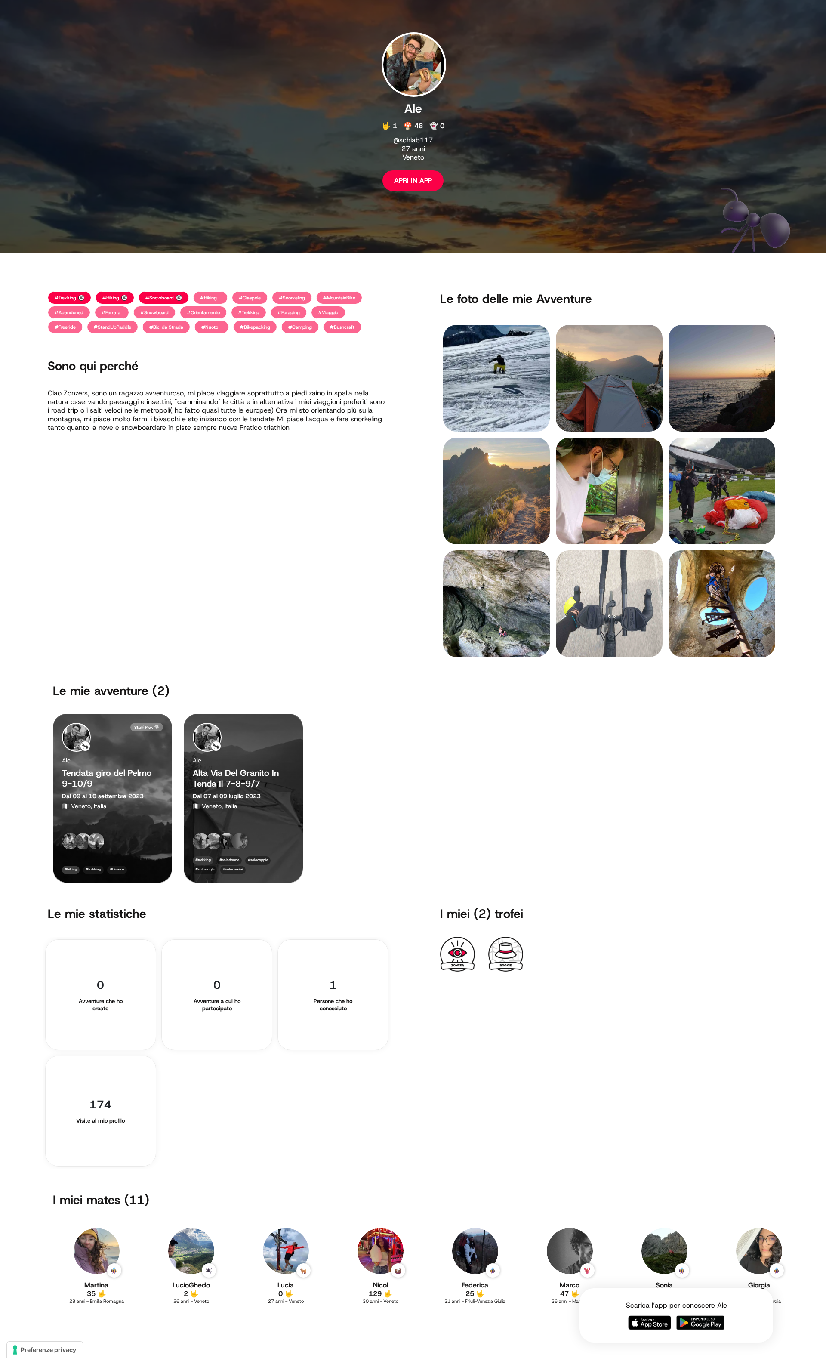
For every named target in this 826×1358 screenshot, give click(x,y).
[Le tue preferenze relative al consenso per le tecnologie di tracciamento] (45, 1350)
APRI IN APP (413, 180)
